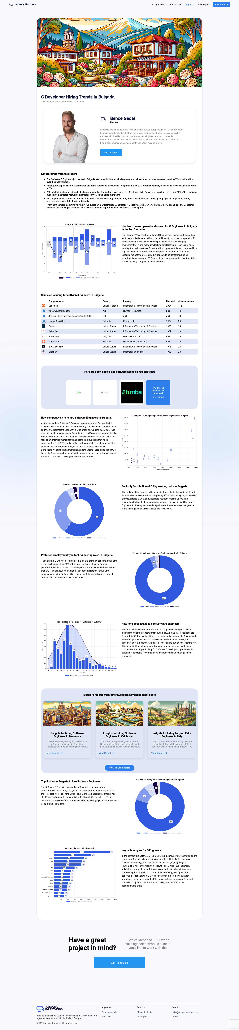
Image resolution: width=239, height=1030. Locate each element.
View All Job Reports (119, 767)
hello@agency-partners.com (185, 1012)
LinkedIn (176, 1016)
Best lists (106, 1016)
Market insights (144, 1012)
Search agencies (110, 1012)
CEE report (142, 1016)
